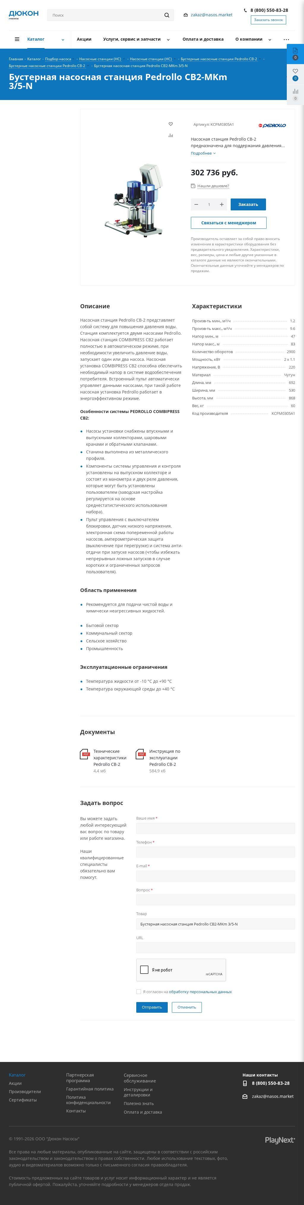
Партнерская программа (80, 1077)
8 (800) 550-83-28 (269, 10)
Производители (25, 1091)
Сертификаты (23, 1100)
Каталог (17, 1075)
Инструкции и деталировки (138, 1092)
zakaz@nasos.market (212, 15)
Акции (15, 1083)
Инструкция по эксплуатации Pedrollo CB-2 (164, 757)
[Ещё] (286, 39)
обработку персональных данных (200, 991)
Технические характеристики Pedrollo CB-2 (110, 757)
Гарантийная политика (90, 1089)
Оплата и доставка (143, 1112)
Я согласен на (187, 991)
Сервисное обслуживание (140, 1078)
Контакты (76, 1111)
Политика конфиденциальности (88, 1099)
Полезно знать (139, 1103)
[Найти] (167, 15)
